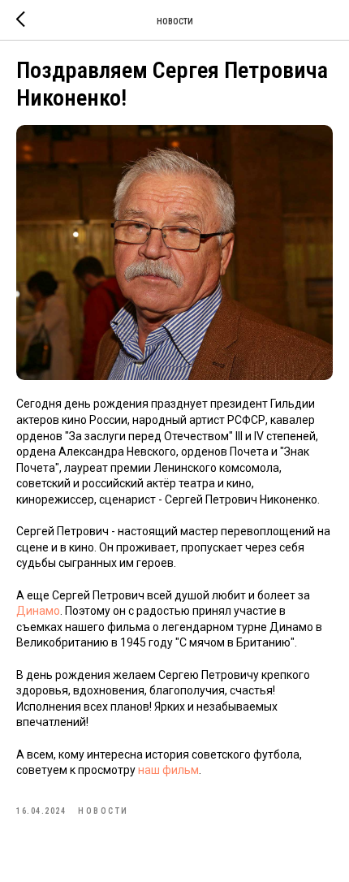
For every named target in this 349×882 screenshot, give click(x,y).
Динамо (38, 610)
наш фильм (168, 769)
